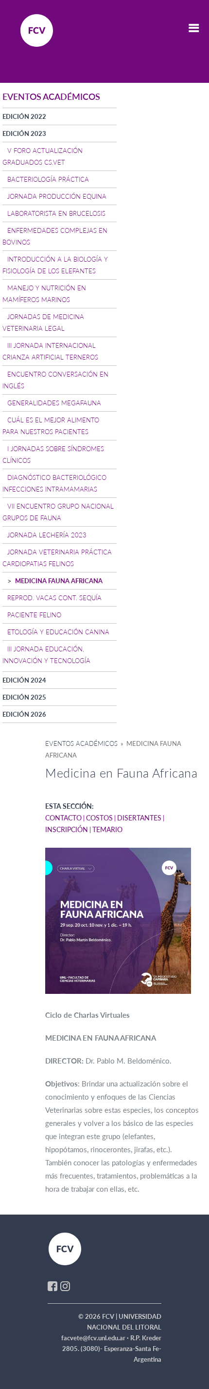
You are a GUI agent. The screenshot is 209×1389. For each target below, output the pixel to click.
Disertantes (139, 818)
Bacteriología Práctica (48, 179)
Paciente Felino (34, 615)
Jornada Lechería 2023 (47, 535)
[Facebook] (52, 1286)
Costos (99, 818)
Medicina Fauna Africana (59, 581)
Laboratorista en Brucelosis (56, 213)
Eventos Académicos (81, 743)
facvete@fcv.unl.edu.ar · (95, 1338)
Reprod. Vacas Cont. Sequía (54, 598)
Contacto (63, 818)
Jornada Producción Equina (56, 196)
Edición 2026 (24, 714)
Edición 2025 (24, 697)
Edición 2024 (24, 680)
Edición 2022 (24, 116)
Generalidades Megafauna (54, 403)
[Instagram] (65, 1286)
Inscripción (66, 829)
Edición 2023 (24, 133)
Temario (107, 829)
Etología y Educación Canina (58, 632)
